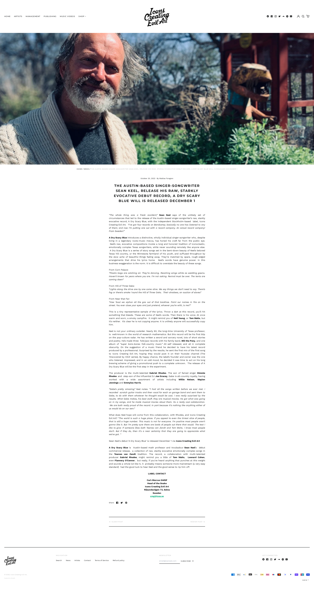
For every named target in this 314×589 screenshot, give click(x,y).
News (86, 169)
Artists (18, 16)
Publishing (50, 16)
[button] (303, 16)
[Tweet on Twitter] (122, 503)
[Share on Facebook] (117, 503)
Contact (87, 560)
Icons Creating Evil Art (18, 574)
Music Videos (67, 16)
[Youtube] (291, 16)
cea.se (160, 496)
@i (156, 496)
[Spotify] (287, 16)
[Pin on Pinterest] (126, 503)
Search (59, 560)
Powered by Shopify (9, 578)
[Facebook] (272, 16)
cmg (152, 496)
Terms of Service (102, 560)
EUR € (304, 580)
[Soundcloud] (283, 16)
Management (33, 16)
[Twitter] (279, 16)
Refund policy (118, 560)
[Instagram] (276, 16)
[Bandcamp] (268, 16)
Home (7, 16)
